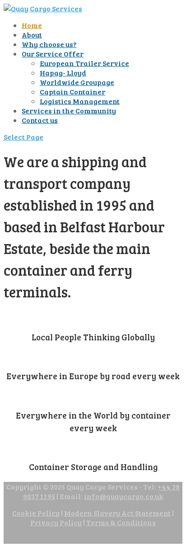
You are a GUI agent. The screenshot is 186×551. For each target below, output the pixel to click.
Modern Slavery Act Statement (117, 513)
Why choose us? (49, 44)
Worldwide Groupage (77, 82)
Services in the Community (69, 110)
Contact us (40, 120)
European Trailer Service (84, 63)
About (32, 34)
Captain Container (72, 91)
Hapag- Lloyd (63, 72)
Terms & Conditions (121, 522)
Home (32, 25)
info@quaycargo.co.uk (123, 496)
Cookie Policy (36, 513)
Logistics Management (80, 101)
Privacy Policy (56, 522)
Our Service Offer (53, 53)
